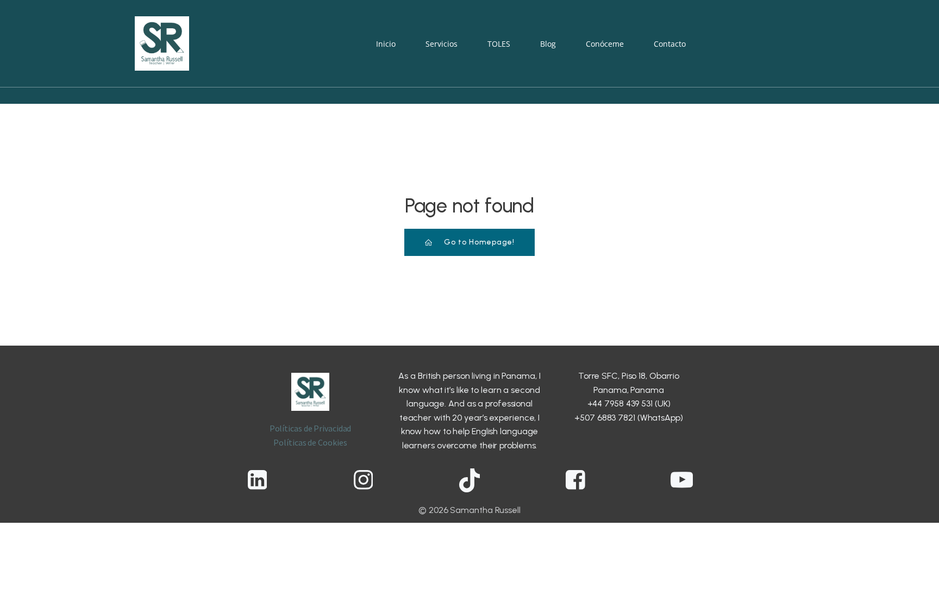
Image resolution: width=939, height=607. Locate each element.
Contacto (670, 44)
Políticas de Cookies (310, 442)
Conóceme (605, 44)
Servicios (441, 44)
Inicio (386, 44)
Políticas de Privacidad (311, 428)
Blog (548, 44)
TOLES (498, 44)
